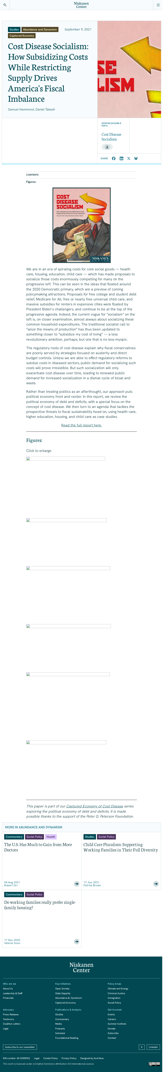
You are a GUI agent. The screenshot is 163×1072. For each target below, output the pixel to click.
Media (58, 1023)
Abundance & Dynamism (68, 998)
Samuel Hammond (21, 109)
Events (111, 1014)
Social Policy (114, 1002)
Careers (112, 1019)
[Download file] (107, 147)
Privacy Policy (69, 1058)
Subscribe (113, 1033)
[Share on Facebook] (114, 158)
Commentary (62, 1019)
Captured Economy (65, 1002)
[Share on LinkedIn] (121, 158)
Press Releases (11, 1014)
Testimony (8, 1019)
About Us (8, 988)
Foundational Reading (66, 1038)
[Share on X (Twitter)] (128, 158)
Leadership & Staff (12, 993)
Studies (59, 1014)
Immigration (114, 998)
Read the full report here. (81, 425)
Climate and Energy (118, 988)
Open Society (62, 988)
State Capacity (62, 993)
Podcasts (60, 1028)
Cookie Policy (50, 1058)
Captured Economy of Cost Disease (94, 806)
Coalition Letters (11, 1023)
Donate (111, 1028)
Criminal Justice (116, 993)
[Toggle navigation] (158, 5)
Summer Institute (117, 1023)
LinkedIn (153, 1047)
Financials (8, 998)
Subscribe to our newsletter (20, 1047)
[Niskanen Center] (81, 5)
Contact (112, 1038)
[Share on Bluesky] (136, 158)
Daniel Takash (45, 109)
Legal (5, 1028)
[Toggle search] (5, 5)
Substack (60, 1033)
